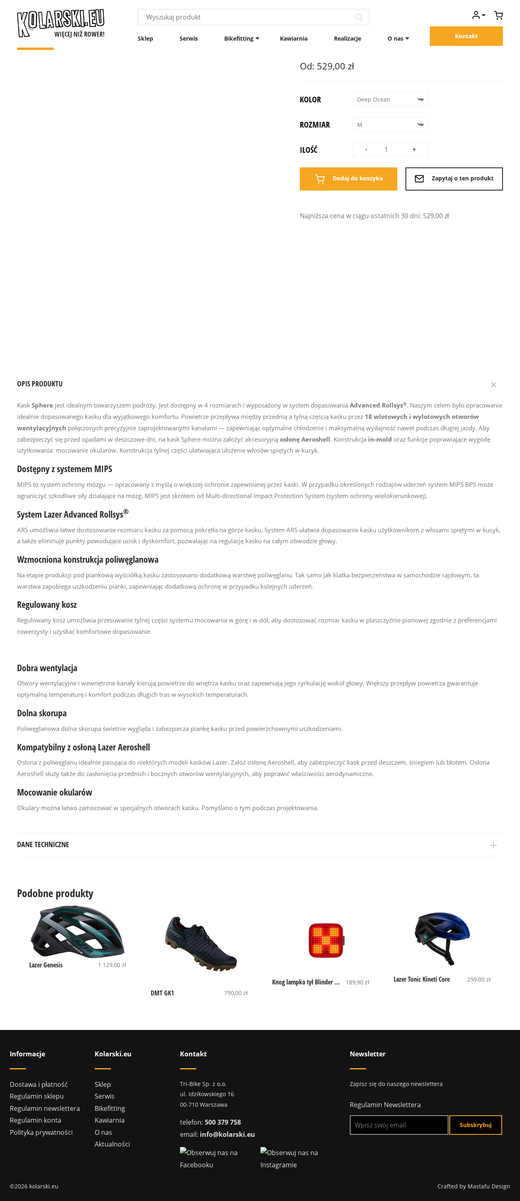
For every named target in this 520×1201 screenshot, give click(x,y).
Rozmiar (315, 124)
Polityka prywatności (41, 1132)
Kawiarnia (294, 38)
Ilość (308, 149)
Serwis (189, 38)
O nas (395, 38)
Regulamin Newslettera (385, 1104)
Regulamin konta (35, 1120)
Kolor (310, 99)
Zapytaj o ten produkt (462, 178)
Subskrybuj (476, 1125)
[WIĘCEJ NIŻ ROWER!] (60, 22)
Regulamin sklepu (37, 1096)
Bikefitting (239, 38)
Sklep (145, 38)
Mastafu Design (489, 1186)
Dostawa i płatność (39, 1084)
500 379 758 (223, 1122)
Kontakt (466, 36)
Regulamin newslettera (45, 1108)
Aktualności (112, 1144)
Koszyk (498, 15)
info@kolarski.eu (227, 1134)
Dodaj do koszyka (357, 178)
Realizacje (347, 38)
